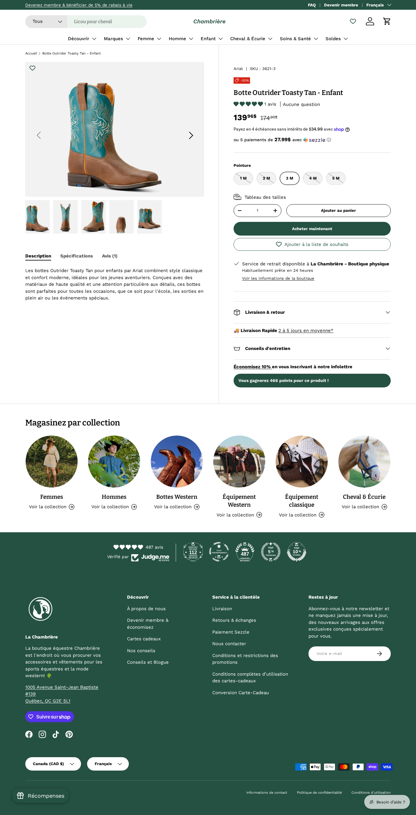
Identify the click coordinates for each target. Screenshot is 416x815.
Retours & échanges (234, 620)
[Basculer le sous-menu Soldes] (345, 38)
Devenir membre (341, 4)
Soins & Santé (295, 38)
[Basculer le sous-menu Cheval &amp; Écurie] (270, 38)
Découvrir (78, 38)
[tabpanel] (114, 290)
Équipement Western (239, 500)
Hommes (114, 496)
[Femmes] (52, 461)
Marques (113, 38)
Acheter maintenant (312, 228)
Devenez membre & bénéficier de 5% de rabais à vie (78, 4)
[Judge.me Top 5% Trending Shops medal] (270, 551)
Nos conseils (141, 650)
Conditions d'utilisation (371, 793)
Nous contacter (229, 643)
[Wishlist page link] (353, 21)
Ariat (238, 68)
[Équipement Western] (239, 461)
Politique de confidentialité (319, 793)
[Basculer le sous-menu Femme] (159, 38)
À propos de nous (146, 608)
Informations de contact (266, 793)
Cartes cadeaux (144, 639)
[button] (387, 21)
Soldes (333, 38)
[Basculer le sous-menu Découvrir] (94, 38)
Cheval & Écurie (247, 38)
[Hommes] (114, 461)
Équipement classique (301, 500)
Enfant (208, 38)
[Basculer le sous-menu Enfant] (220, 38)
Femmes (51, 496)
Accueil (31, 53)
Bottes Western (176, 496)
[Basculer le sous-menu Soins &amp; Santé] (315, 38)
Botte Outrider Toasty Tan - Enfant (71, 53)
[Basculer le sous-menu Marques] (128, 38)
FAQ (312, 4)
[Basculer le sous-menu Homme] (191, 38)
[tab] (38, 256)
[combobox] (86, 21)
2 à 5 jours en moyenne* (305, 330)
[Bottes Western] (177, 461)
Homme (177, 38)
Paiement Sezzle (230, 632)
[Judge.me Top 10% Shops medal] (296, 551)
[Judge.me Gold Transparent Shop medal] (219, 551)
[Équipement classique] (302, 461)
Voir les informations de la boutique (278, 278)
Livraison (222, 608)
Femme (146, 38)
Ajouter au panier (338, 210)
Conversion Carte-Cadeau (240, 692)
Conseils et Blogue (148, 662)
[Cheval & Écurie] (364, 461)
